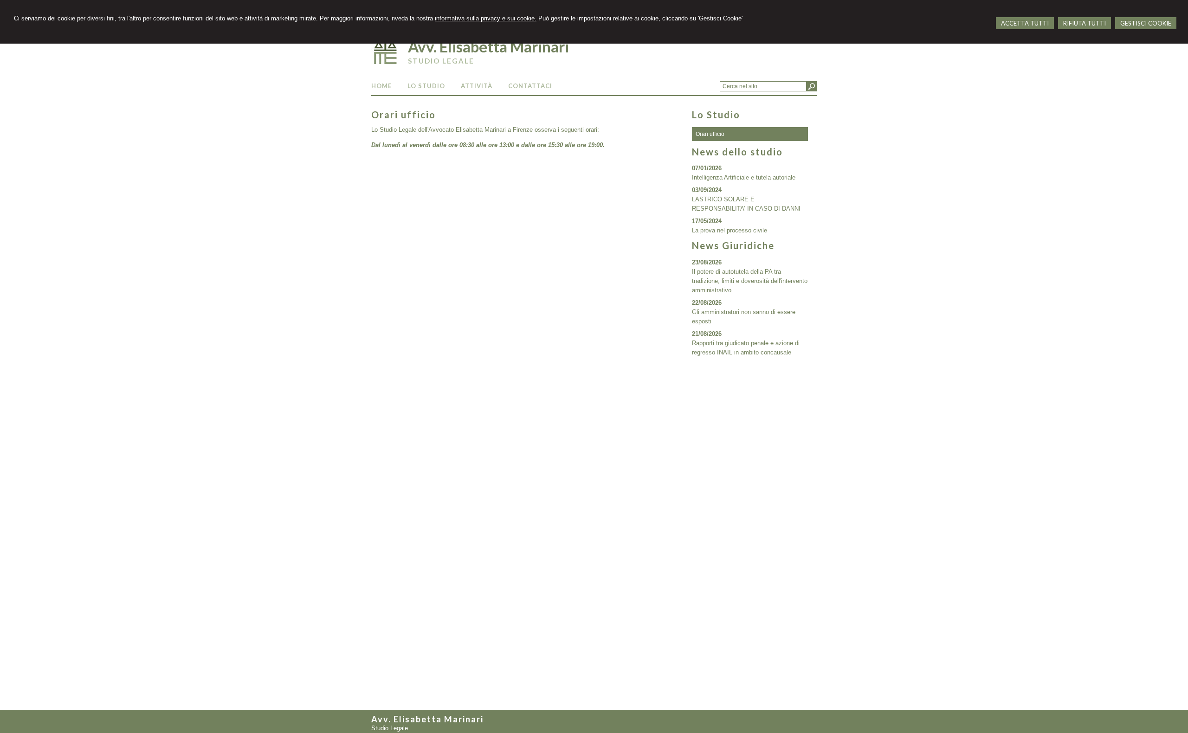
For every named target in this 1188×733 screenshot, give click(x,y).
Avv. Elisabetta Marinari (488, 46)
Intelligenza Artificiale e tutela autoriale (743, 177)
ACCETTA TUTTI (1025, 23)
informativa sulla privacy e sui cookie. (485, 18)
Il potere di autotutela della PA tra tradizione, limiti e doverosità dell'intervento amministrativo (749, 281)
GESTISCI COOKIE (1145, 23)
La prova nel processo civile (729, 230)
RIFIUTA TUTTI (1084, 23)
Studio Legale (441, 61)
